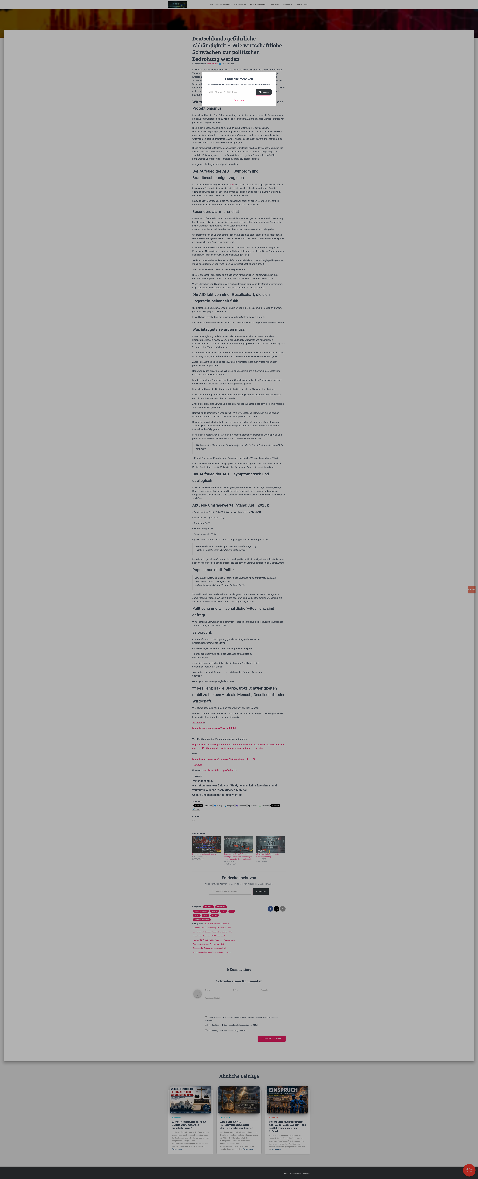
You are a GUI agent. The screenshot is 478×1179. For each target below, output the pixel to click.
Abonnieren (264, 92)
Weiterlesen (239, 100)
